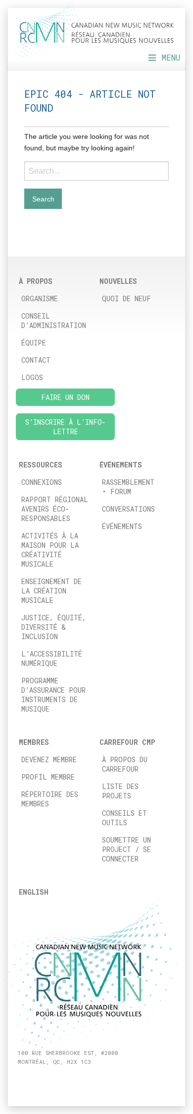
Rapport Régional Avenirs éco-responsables (54, 509)
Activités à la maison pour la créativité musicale (50, 550)
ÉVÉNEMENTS (120, 464)
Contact (35, 360)
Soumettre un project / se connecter (126, 849)
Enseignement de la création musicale (51, 591)
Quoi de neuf (126, 298)
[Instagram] (33, 1079)
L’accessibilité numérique (51, 658)
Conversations (128, 509)
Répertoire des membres (49, 798)
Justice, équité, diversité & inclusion (53, 627)
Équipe (33, 342)
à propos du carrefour (124, 764)
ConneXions (41, 482)
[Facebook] (21, 1079)
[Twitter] (44, 1079)
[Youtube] (55, 1079)
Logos (32, 377)
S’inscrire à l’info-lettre (65, 426)
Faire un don (65, 397)
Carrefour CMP (127, 742)
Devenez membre (49, 759)
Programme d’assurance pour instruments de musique (53, 695)
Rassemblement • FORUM (128, 486)
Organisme (39, 298)
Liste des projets (120, 791)
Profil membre (48, 777)
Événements (122, 526)
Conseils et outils (124, 817)
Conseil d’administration (53, 320)
